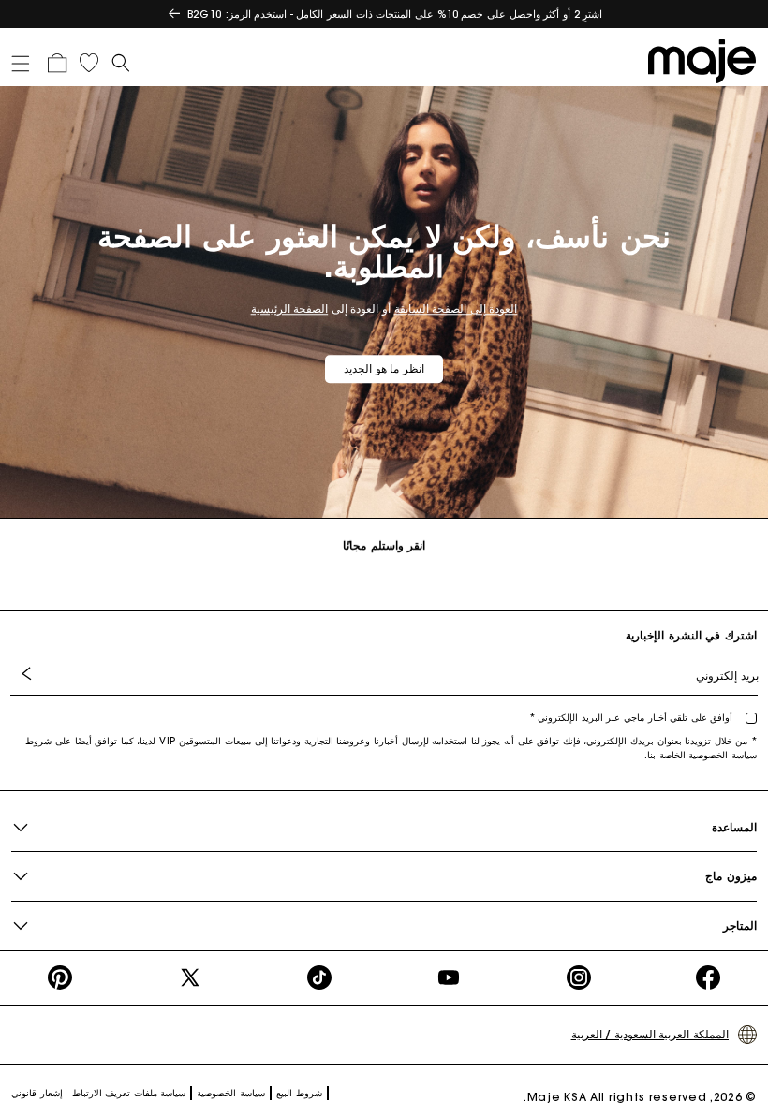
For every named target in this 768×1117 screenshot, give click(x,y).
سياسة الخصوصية (231, 1093)
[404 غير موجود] (698, 60)
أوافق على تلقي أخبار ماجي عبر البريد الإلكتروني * (632, 718)
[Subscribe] (30, 675)
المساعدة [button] (734, 827)
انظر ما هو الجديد (384, 368)
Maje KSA (557, 1097)
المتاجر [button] (740, 926)
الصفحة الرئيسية (290, 308)
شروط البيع (299, 1093)
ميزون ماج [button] (731, 876)
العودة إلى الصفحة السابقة (456, 308)
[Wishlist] (89, 62)
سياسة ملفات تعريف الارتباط (129, 1093)
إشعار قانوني (37, 1093)
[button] (27, 60)
